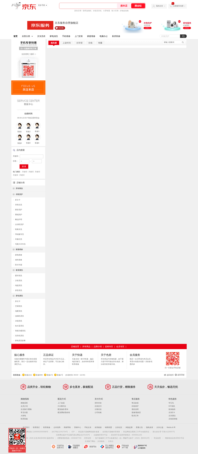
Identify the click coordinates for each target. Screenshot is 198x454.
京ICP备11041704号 (60, 432)
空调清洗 (18, 306)
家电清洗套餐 (20, 341)
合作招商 (56, 427)
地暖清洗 (18, 311)
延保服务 (172, 409)
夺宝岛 (171, 403)
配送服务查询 (63, 409)
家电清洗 (54, 36)
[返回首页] (168, 375)
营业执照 (157, 438)
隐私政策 (149, 427)
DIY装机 (172, 406)
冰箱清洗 (18, 321)
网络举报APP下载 (123, 446)
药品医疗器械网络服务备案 (88, 432)
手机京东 (87, 427)
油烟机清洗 (19, 316)
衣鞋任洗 (18, 205)
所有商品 (19, 188)
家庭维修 (91, 36)
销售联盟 (108, 427)
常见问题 (24, 412)
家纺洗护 (18, 210)
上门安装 (79, 36)
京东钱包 (100, 441)
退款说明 (135, 409)
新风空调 (77, 11)
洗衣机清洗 (19, 336)
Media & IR (171, 427)
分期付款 (98, 409)
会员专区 (120, 346)
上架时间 (67, 43)
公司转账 (98, 412)
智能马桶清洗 (20, 331)
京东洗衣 (41, 36)
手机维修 (66, 36)
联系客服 (24, 419)
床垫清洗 (18, 290)
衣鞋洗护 (19, 194)
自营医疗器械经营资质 (111, 432)
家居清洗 (19, 270)
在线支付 (98, 406)
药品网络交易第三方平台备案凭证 (136, 432)
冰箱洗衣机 (97, 11)
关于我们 (26, 427)
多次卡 (17, 200)
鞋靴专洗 (18, 229)
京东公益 (159, 427)
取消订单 (135, 416)
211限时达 (62, 406)
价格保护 (135, 406)
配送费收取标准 (64, 412)
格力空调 (114, 11)
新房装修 (116, 36)
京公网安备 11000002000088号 (35, 432)
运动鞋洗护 (19, 224)
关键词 (24, 172)
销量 (100, 43)
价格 (90, 43)
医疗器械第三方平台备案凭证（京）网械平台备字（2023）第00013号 (122, 438)
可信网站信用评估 (58, 446)
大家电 (23, 416)
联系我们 (36, 427)
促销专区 (109, 346)
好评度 (80, 43)
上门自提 (61, 403)
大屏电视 (106, 11)
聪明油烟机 (87, 11)
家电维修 (18, 255)
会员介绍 (24, 406)
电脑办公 (104, 36)
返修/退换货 (136, 412)
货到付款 (98, 403)
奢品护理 (18, 219)
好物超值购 (124, 11)
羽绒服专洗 (19, 234)
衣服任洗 (18, 239)
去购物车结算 (178, 6)
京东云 (110, 441)
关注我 (60, 28)
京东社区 (118, 427)
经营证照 (87, 438)
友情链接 (98, 427)
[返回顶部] (179, 375)
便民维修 (18, 260)
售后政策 (135, 403)
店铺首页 (75, 346)
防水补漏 (18, 265)
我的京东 (159, 6)
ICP (73, 432)
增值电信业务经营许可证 (174, 438)
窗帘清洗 (18, 276)
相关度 (54, 43)
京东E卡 (172, 412)
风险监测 (129, 427)
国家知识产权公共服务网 (139, 446)
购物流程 (24, 403)
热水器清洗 (19, 326)
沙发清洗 (18, 281)
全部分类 (26, 36)
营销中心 (77, 427)
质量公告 (139, 427)
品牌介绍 (98, 346)
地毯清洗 (18, 285)
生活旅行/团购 (26, 409)
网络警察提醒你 (74, 446)
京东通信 (172, 416)
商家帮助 (67, 427)
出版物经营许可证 (101, 435)
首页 (15, 36)
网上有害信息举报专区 (107, 446)
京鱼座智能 (173, 419)
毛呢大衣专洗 (20, 244)
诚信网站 (90, 446)
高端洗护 (18, 215)
